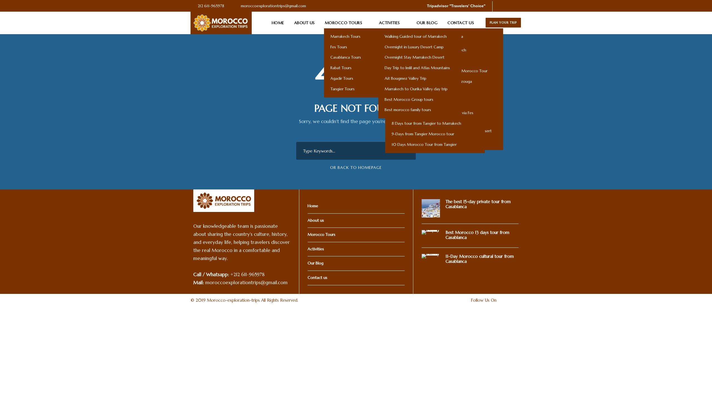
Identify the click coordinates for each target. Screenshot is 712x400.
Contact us (461, 22)
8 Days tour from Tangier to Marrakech (426, 123)
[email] (502, 5)
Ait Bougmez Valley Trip (405, 78)
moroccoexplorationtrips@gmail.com (246, 282)
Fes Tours (338, 46)
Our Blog (427, 22)
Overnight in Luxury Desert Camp (414, 46)
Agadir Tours (341, 78)
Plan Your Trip (503, 22)
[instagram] (519, 5)
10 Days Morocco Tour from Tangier (424, 144)
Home (278, 22)
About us (304, 22)
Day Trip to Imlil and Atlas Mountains (417, 67)
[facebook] (511, 5)
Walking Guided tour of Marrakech (416, 36)
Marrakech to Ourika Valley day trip (416, 88)
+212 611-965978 (247, 274)
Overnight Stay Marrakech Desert (414, 57)
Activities (389, 22)
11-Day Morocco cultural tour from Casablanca (480, 259)
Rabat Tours (341, 67)
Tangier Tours (342, 88)
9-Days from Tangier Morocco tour (423, 133)
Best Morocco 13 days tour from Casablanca (477, 235)
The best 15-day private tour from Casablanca (478, 204)
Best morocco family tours (408, 109)
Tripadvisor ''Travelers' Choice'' (456, 6)
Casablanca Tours (345, 57)
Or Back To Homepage (356, 167)
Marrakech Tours (345, 36)
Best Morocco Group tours (409, 99)
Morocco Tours (343, 22)
